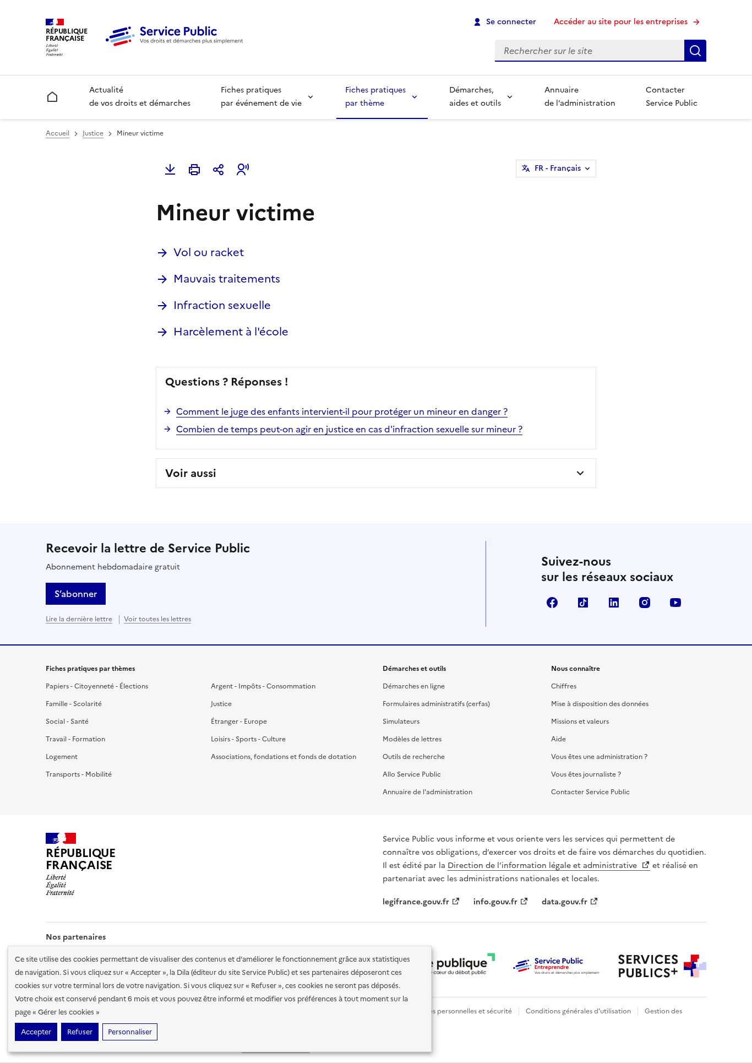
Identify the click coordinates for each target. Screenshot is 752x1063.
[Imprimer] (194, 170)
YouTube (675, 603)
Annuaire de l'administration (427, 792)
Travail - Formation (75, 739)
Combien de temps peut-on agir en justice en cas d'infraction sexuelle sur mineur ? (349, 429)
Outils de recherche (414, 757)
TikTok (583, 603)
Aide (558, 739)
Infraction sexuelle (222, 305)
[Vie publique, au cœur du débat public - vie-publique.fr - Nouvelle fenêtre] (451, 966)
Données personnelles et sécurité (459, 1011)
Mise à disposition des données (600, 704)
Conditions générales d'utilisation (578, 1011)
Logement (62, 757)
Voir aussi (190, 473)
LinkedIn (614, 603)
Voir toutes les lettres (157, 619)
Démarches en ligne (414, 686)
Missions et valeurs (580, 721)
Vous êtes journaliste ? (586, 774)
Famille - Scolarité (74, 704)
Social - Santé (67, 721)
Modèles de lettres (412, 739)
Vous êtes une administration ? (599, 757)
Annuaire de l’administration (579, 96)
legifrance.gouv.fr (416, 902)
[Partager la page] (218, 170)
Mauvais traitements (226, 278)
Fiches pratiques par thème (375, 96)
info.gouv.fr (495, 902)
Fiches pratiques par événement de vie (261, 96)
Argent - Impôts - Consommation (263, 686)
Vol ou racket (208, 252)
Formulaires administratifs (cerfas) (436, 704)
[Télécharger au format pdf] (170, 170)
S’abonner (76, 593)
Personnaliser (130, 1032)
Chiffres (563, 686)
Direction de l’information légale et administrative (543, 865)
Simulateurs (401, 721)
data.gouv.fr (564, 902)
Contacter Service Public (671, 96)
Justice (93, 133)
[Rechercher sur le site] (695, 51)
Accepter (36, 1032)
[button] (243, 170)
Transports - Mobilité (79, 774)
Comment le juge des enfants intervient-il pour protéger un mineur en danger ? (342, 411)
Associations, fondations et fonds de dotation (283, 757)
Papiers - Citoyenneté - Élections (97, 686)
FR (558, 168)
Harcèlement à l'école (230, 331)
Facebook (552, 603)
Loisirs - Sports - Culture (248, 739)
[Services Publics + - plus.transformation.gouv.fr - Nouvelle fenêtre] (662, 966)
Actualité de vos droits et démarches (139, 96)
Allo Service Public (412, 774)
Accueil (57, 133)
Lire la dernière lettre (79, 619)
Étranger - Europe (239, 721)
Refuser (79, 1032)
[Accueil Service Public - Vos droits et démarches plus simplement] (176, 46)
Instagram (645, 603)
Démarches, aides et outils (475, 96)
